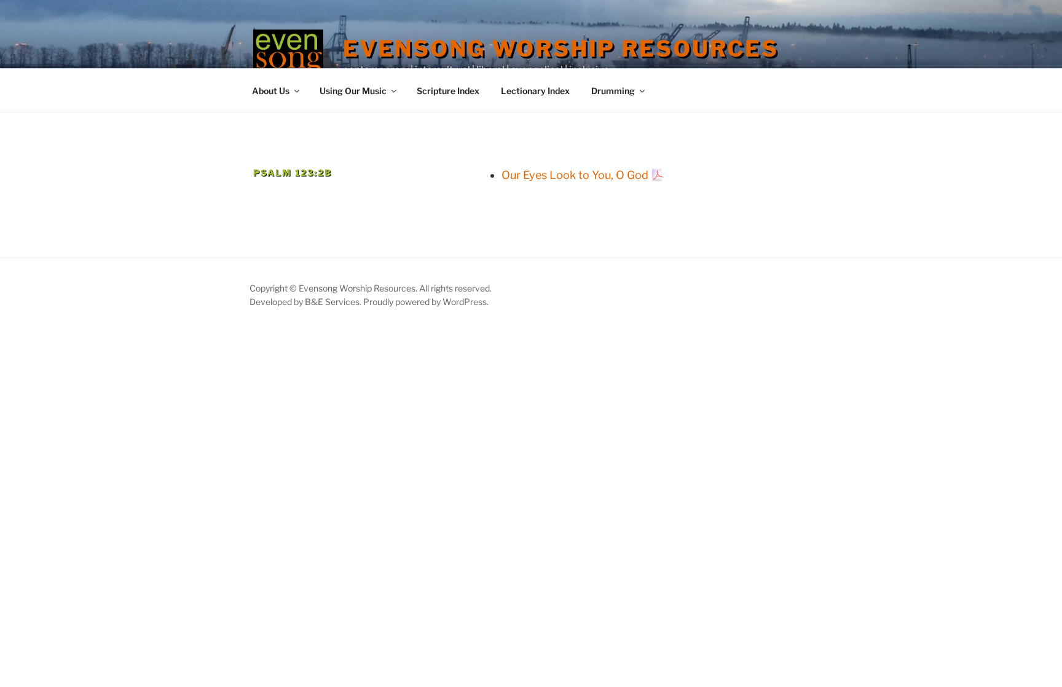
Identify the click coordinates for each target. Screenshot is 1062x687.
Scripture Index (448, 90)
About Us (270, 90)
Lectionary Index (535, 90)
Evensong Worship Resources (561, 48)
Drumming (613, 90)
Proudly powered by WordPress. (426, 301)
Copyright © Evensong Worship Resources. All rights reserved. (371, 288)
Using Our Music (353, 90)
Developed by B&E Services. (306, 301)
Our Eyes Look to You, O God (575, 175)
